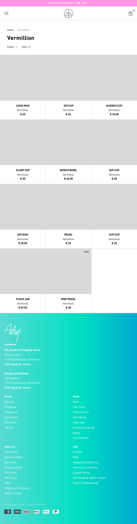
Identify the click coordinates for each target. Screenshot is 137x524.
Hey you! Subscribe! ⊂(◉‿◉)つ (68, 3)
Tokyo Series (81, 412)
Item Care (10, 478)
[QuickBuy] (3, 58)
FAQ (75, 457)
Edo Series (79, 417)
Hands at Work (13, 457)
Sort (25, 47)
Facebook (10, 407)
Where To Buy (13, 493)
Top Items (79, 407)
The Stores (11, 452)
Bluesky (9, 402)
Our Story (10, 462)
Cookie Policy (81, 472)
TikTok (8, 427)
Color (11, 47)
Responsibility (13, 467)
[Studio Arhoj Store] (68, 13)
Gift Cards (10, 472)
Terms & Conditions (85, 467)
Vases (76, 433)
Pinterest (10, 422)
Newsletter (11, 417)
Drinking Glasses (84, 427)
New (76, 402)
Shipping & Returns (16, 488)
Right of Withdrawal (85, 483)
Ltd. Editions (81, 438)
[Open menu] (6, 13)
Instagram (10, 412)
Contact (77, 452)
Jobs (7, 483)
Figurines (79, 422)
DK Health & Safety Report (89, 478)
